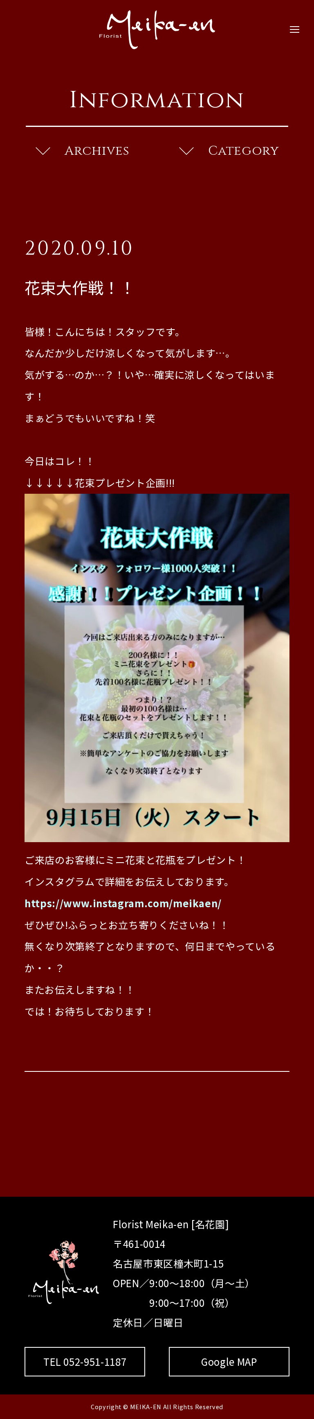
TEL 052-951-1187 (84, 1361)
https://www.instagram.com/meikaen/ (123, 903)
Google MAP (229, 1361)
